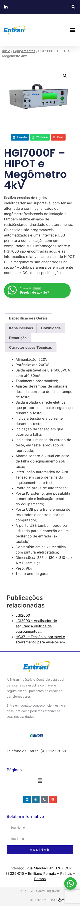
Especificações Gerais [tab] (28, 318)
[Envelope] (53, 799)
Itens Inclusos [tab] (21, 328)
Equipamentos (24, 51)
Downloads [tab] (51, 328)
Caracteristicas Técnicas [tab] (30, 347)
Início (6, 51)
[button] (73, 6)
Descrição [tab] (18, 338)
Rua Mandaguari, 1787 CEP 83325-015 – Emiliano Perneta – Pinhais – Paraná (40, 873)
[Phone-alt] (44, 799)
